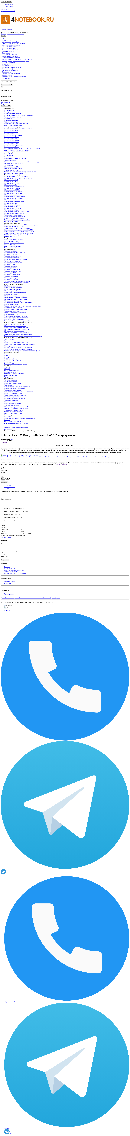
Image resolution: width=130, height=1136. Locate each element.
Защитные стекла (10, 160)
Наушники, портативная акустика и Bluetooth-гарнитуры (22, 162)
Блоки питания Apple (11, 180)
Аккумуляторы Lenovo (11, 140)
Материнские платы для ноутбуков (15, 292)
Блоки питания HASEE (12, 190)
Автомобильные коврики (12, 113)
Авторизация (8, 4)
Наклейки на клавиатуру (12, 261)
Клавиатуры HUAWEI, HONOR (14, 252)
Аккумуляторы (9, 339)
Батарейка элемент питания (13, 383)
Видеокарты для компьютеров (14, 324)
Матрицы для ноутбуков (9, 62)
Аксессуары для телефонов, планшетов (13, 43)
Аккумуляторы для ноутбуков (10, 42)
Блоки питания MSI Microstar (13, 198)
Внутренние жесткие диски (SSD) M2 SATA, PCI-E (20, 231)
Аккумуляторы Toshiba (11, 147)
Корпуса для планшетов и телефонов (16, 342)
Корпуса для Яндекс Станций (13, 393)
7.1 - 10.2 (7, 362)
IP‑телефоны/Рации (10, 380)
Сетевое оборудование (11, 405)
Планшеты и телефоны (8, 69)
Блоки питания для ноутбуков (11, 46)
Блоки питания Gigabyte (12, 188)
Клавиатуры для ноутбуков (10, 56)
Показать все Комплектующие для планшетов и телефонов (22, 350)
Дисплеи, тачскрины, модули (13, 341)
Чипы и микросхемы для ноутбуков (15, 316)
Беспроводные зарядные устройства (15, 158)
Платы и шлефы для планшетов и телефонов (18, 347)
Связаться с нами (9, 581)
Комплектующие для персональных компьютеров (17, 59)
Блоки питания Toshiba (11, 210)
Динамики (8, 385)
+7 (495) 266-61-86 (6, 29)
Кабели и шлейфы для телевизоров (15, 388)
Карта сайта (7, 583)
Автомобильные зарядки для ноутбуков (16, 176)
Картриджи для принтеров (12, 390)
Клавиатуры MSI (10, 273)
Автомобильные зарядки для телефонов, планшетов (20, 157)
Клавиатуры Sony (10, 278)
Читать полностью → (62, 464)
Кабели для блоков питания (13, 215)
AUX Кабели (8, 153)
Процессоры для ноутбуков (13, 307)
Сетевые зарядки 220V (11, 167)
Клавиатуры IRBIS (10, 254)
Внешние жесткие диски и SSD (14, 226)
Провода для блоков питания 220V (15, 216)
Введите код (4, 556)
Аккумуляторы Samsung (12, 142)
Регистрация (8, 6)
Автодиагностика (10, 112)
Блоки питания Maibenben (12, 195)
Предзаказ (4, 482)
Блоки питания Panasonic (12, 200)
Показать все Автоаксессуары (13, 125)
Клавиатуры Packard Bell (12, 274)
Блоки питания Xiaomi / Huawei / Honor (16, 211)
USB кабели (8, 155)
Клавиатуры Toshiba (11, 279)
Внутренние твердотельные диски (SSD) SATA (19, 233)
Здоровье (7, 416)
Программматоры (10, 244)
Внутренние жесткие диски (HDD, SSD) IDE (18, 230)
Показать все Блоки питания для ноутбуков (17, 220)
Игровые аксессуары (8, 51)
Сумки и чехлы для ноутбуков (11, 73)
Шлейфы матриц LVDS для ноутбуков (16, 317)
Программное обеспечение (10, 70)
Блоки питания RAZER (12, 203)
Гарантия (7, 567)
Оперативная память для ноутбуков (15, 297)
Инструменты (6, 53)
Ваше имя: (4, 540)
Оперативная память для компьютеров (16, 329)
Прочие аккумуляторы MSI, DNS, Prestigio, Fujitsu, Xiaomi (22, 148)
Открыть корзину (6, 102)
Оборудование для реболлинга (14, 243)
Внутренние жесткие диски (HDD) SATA (17, 228)
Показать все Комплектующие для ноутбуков (17, 321)
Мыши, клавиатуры (8, 65)
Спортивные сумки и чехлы (13, 168)
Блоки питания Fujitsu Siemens (14, 186)
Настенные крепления (11, 396)
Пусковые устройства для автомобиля (16, 123)
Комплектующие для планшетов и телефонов (15, 61)
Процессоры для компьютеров (14, 331)
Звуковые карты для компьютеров (15, 326)
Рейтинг (3, 553)
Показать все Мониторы (11, 370)
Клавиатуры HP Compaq (12, 269)
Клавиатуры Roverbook (11, 257)
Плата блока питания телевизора (14, 398)
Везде (3, 38)
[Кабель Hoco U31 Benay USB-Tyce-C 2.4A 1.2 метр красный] (19, 455)
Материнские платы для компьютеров (16, 327)
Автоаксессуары (6, 40)
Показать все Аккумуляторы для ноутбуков (17, 150)
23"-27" (7, 369)
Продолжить (4, 559)
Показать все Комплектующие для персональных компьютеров (23, 336)
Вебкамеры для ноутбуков (12, 286)
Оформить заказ (5, 104)
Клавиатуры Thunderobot (12, 256)
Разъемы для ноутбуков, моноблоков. (16, 309)
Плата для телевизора (11, 400)
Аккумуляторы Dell (10, 133)
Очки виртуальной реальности (14, 163)
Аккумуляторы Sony (11, 143)
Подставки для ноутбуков (12, 403)
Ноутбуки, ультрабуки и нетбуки (11, 67)
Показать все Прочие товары (13, 411)
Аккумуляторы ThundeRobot (13, 145)
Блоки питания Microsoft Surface (14, 196)
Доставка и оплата (9, 568)
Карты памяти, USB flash (9, 54)
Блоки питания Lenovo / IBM (13, 193)
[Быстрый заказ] (8, 482)
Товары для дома (7, 75)
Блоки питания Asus (11, 181)
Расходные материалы (11, 311)
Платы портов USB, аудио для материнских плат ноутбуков (22, 306)
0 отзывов (4, 442)
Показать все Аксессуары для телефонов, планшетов (20, 171)
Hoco (12, 439)
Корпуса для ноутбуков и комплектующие (17, 291)
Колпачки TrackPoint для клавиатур (15, 259)
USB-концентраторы (11, 381)
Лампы (7, 420)
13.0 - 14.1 (7, 357)
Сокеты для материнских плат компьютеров (18, 334)
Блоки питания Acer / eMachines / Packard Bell (18, 178)
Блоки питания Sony (11, 206)
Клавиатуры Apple (10, 266)
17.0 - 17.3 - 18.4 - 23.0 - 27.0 (13, 360)
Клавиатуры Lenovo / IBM (12, 271)
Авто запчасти (9, 110)
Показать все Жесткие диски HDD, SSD (16, 234)
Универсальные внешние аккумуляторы (14, 76)
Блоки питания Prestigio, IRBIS (14, 201)
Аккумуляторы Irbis (10, 138)
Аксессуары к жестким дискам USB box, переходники (21, 225)
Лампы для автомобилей (12, 120)
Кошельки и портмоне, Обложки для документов (19, 418)
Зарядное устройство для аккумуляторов (17, 386)
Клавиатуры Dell (10, 267)
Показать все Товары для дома (13, 421)
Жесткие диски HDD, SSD (10, 50)
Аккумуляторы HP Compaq (13, 135)
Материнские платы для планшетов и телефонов (19, 344)
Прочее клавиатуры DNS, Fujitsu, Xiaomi (17, 281)
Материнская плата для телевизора (15, 395)
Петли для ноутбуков (11, 304)
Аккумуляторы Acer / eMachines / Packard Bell (18, 128)
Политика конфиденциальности (14, 570)
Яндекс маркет (6, 78)
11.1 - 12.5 (7, 355)
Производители (9, 594)
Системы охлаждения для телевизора (16, 408)
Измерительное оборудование (13, 239)
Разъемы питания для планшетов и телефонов (18, 349)
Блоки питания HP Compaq (13, 191)
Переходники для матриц (12, 301)
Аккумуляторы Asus (11, 132)
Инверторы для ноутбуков (12, 289)
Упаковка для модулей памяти (14, 410)
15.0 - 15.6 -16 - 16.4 (10, 359)
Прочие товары (6, 72)
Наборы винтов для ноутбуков (14, 296)
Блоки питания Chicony (12, 183)
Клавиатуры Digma (10, 251)
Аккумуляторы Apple (11, 130)
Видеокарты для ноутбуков (13, 287)
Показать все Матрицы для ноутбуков (15, 364)
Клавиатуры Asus (10, 264)
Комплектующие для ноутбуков (11, 57)
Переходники (9, 165)
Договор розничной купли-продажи (15, 573)
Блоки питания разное (8, 48)
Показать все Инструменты (12, 246)
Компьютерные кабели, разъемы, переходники (19, 391)
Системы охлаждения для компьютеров (16, 332)
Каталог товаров (5, 105)
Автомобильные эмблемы (12, 117)
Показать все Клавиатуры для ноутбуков (16, 282)
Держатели (8, 118)
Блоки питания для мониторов (11, 45)
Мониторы (5, 64)
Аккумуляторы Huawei (11, 137)
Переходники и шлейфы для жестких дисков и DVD (20, 302)
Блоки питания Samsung (12, 205)
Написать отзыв (6, 537)
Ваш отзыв (4, 544)
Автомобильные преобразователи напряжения (19, 115)
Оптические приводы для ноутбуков (15, 299)
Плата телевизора (10, 402)
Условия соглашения (10, 571)
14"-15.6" (7, 367)
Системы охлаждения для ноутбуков (15, 312)
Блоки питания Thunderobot (13, 208)
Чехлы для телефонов (11, 170)
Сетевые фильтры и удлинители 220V (16, 407)
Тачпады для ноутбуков (11, 314)
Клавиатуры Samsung (11, 276)
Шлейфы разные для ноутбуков (14, 319)
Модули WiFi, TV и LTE (12, 294)
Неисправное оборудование (13, 346)
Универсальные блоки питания (14, 218)
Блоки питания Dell (10, 185)
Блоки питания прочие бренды (14, 213)
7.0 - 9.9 (7, 354)
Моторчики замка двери (12, 122)
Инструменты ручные (11, 241)
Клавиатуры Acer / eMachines (13, 262)
